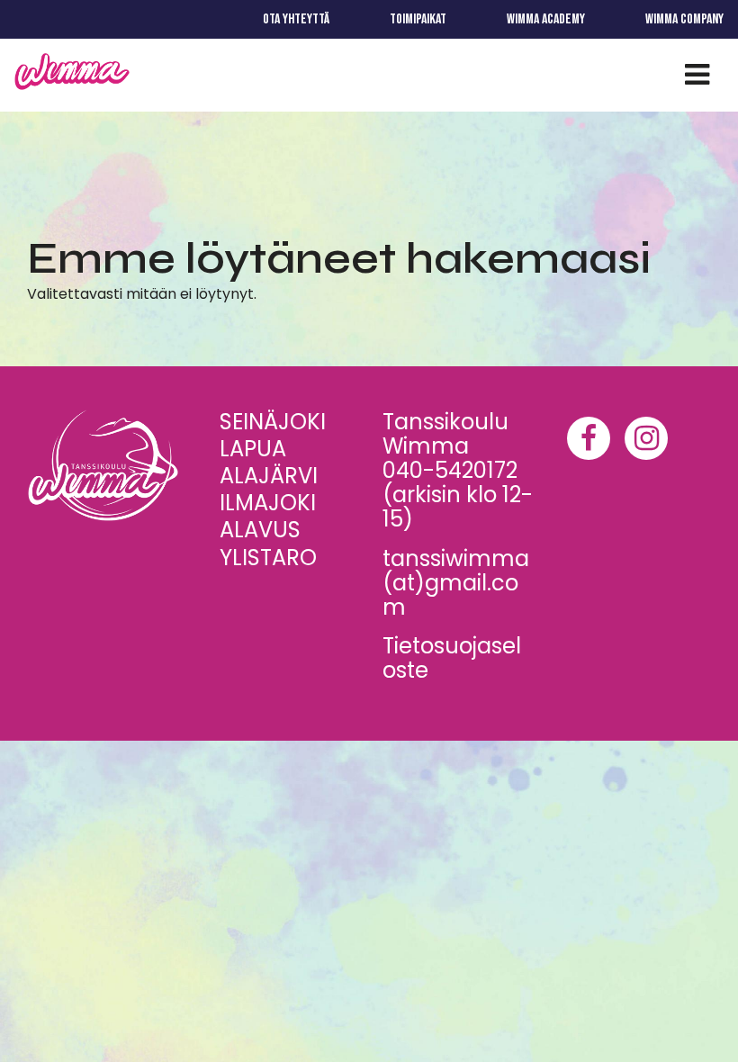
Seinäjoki (273, 421)
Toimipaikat (418, 19)
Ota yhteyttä (296, 19)
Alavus (260, 529)
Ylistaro (268, 557)
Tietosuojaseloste (451, 658)
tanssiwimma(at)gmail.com (455, 583)
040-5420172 (450, 470)
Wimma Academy (546, 19)
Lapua (253, 449)
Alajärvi (269, 475)
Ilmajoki (268, 503)
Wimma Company (684, 19)
